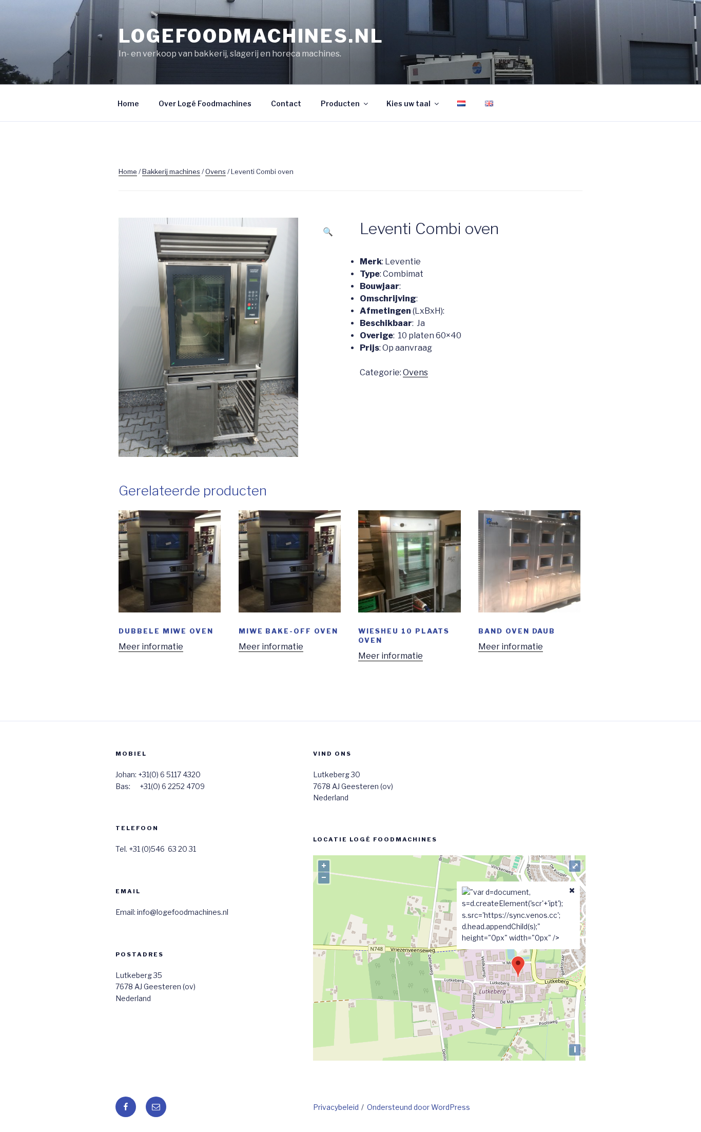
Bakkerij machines (171, 171)
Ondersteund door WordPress (418, 1107)
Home (128, 103)
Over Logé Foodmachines (205, 103)
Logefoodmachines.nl (251, 36)
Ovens (215, 171)
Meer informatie (151, 646)
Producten (340, 103)
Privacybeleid (336, 1107)
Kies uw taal (408, 103)
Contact (286, 103)
